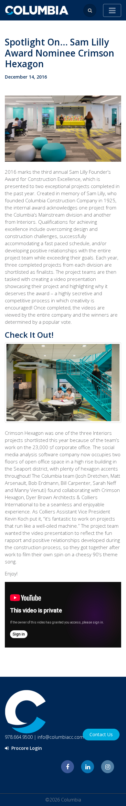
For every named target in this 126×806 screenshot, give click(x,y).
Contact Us (101, 734)
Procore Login (26, 748)
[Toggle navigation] (112, 10)
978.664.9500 (19, 737)
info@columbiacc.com (60, 737)
